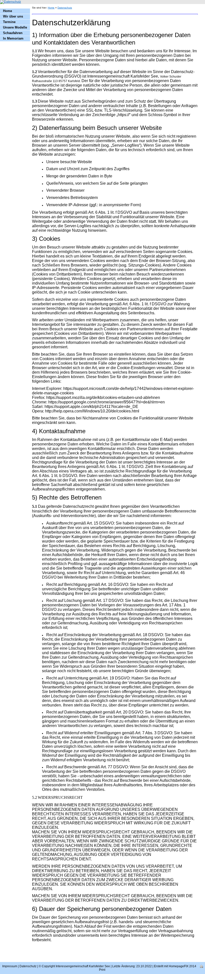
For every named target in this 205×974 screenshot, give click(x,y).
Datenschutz (65, 7)
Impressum (9, 966)
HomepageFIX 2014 (182, 966)
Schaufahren (12, 33)
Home (7, 11)
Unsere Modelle (15, 27)
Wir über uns (13, 16)
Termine (9, 22)
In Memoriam (13, 38)
